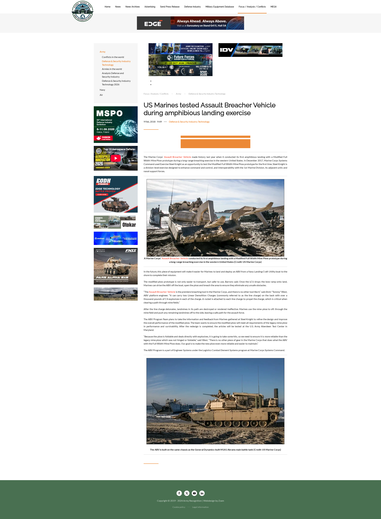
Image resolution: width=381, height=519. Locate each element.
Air (101, 94)
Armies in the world (112, 68)
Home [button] (107, 7)
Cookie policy (178, 507)
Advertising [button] (150, 7)
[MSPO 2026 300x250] (116, 124)
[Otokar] (116, 221)
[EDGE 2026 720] (190, 22)
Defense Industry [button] (192, 7)
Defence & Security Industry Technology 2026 (116, 82)
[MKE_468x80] (181, 70)
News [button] (118, 7)
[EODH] (116, 194)
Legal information (200, 507)
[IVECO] (250, 49)
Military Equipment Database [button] (220, 7)
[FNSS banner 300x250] (116, 265)
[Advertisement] (215, 137)
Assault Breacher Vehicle (175, 258)
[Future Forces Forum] (181, 59)
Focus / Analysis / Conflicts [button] (252, 7)
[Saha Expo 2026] (181, 48)
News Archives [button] (132, 7)
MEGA (274, 7)
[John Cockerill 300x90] (116, 293)
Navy (102, 89)
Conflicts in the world (113, 57)
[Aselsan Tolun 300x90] (116, 238)
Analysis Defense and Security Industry (113, 75)
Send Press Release (169, 7)
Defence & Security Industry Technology (116, 63)
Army (102, 51)
